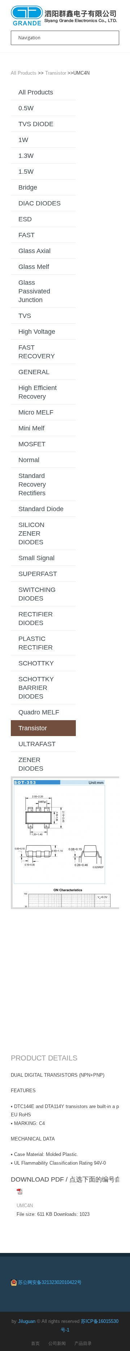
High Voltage (36, 331)
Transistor (55, 73)
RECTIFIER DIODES (35, 618)
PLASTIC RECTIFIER (35, 643)
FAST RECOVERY (36, 352)
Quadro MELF (38, 712)
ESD (25, 219)
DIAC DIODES (39, 203)
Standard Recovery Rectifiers (32, 484)
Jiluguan (26, 1321)
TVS (24, 315)
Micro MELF (35, 412)
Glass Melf (33, 266)
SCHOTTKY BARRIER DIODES (36, 688)
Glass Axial (34, 250)
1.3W (26, 155)
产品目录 (83, 1343)
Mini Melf (31, 428)
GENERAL (33, 372)
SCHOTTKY (36, 663)
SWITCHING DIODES (37, 594)
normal (28, 460)
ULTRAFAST (37, 744)
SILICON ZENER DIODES (31, 533)
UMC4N (25, 1205)
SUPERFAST (37, 573)
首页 (35, 1343)
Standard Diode (41, 509)
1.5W (26, 171)
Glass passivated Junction (34, 291)
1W (23, 139)
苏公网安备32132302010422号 (50, 1282)
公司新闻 (57, 1343)
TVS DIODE (35, 124)
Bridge (27, 187)
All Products (23, 73)
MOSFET (32, 444)
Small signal (36, 558)
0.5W (26, 108)
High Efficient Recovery (37, 392)
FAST (26, 235)
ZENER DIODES (30, 764)
